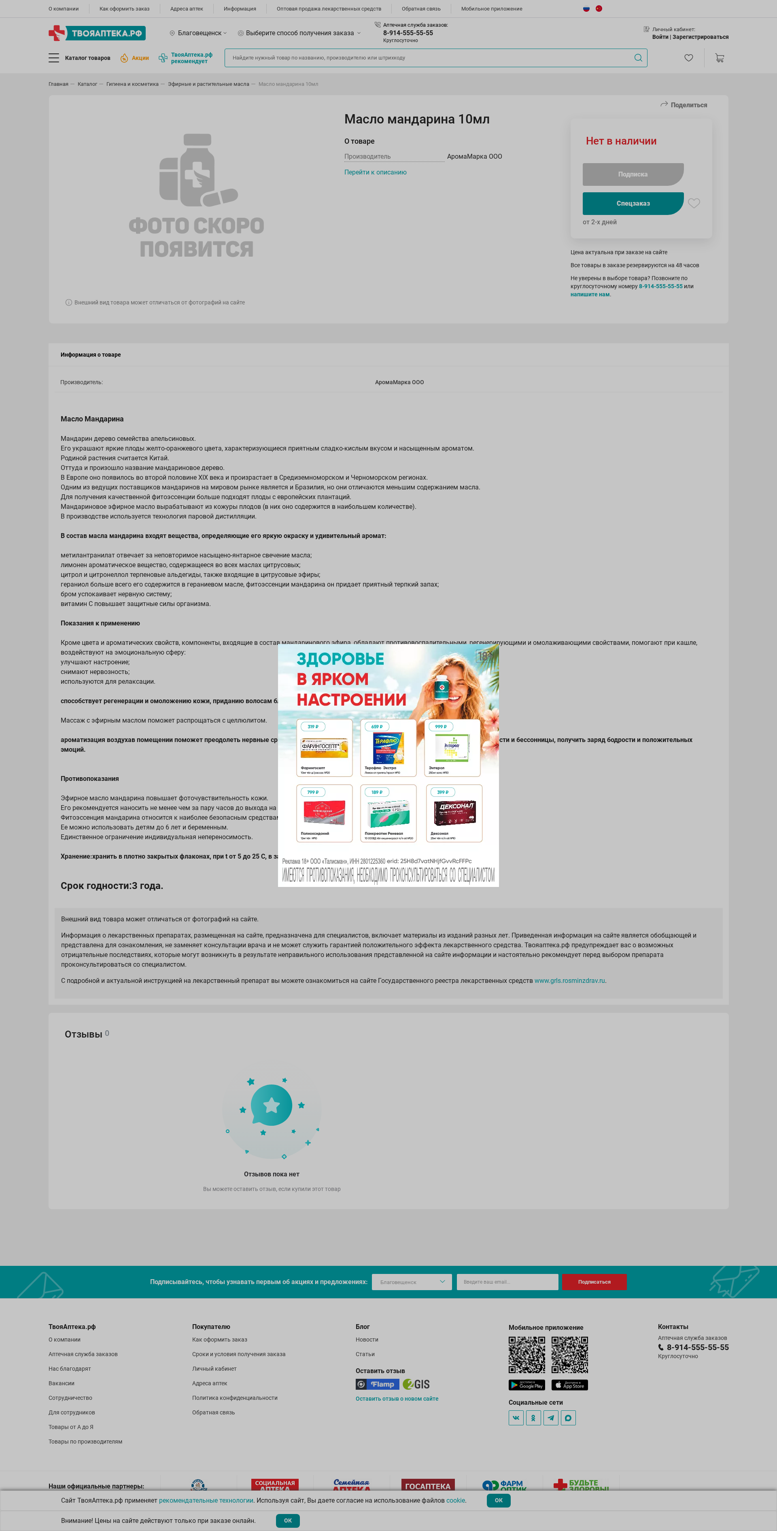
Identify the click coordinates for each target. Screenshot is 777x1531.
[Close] (490, 653)
